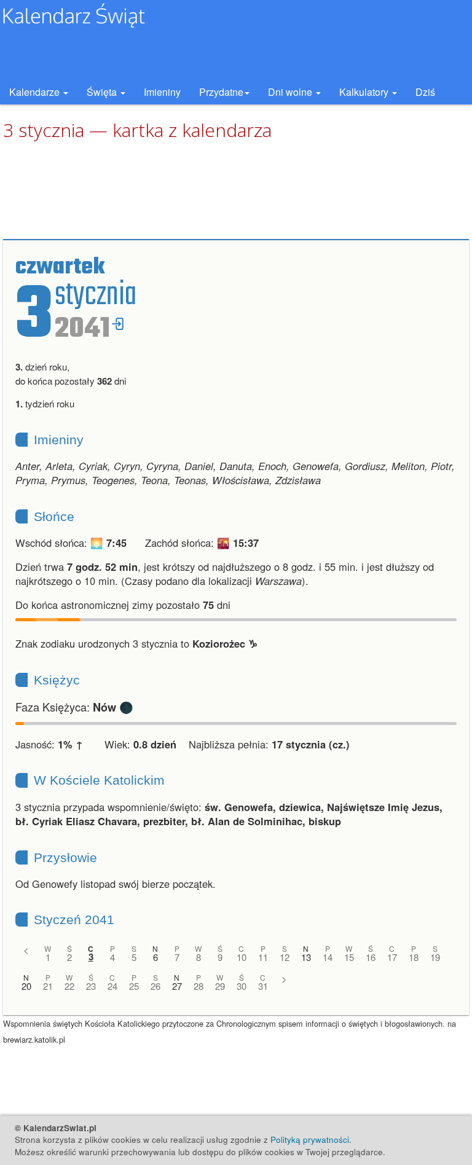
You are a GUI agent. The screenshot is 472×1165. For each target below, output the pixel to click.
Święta (103, 92)
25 (134, 985)
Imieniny (162, 92)
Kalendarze (35, 92)
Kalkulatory (365, 92)
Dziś (425, 92)
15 (349, 957)
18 (414, 957)
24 (112, 985)
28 (198, 985)
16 (371, 957)
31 (263, 985)
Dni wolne (291, 92)
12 (284, 957)
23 (91, 985)
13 (306, 957)
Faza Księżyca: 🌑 (74, 707)
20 (26, 985)
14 (327, 957)
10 (241, 957)
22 (69, 985)
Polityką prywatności (309, 1139)
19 (435, 957)
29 (220, 985)
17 (392, 957)
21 (48, 985)
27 (177, 985)
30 (241, 985)
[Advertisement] (236, 190)
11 (263, 957)
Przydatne (221, 92)
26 (155, 985)
